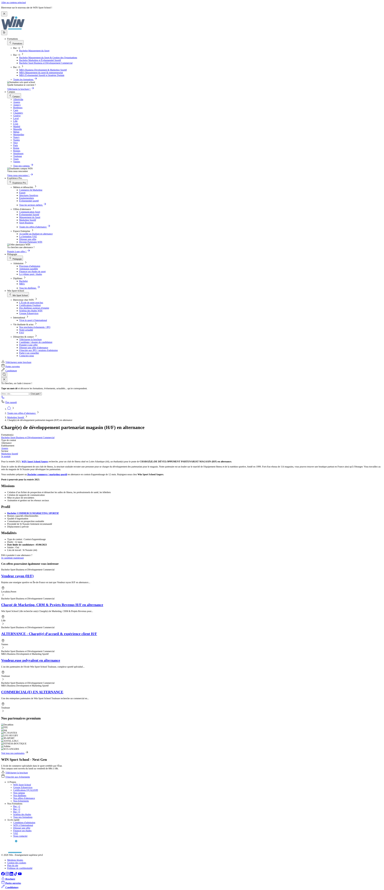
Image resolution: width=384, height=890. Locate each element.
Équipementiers (26, 198)
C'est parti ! (36, 394)
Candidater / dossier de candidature (35, 342)
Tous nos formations (22, 817)
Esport (22, 192)
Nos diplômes (19, 795)
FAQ (21, 332)
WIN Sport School (22, 784)
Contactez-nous (26, 355)
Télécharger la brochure (30, 339)
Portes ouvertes (12, 366)
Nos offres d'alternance (24, 798)
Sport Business (26, 222)
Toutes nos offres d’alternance (21, 413)
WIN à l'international (23, 825)
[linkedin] (12, 874)
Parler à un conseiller (29, 353)
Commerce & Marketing (30, 190)
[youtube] (20, 874)
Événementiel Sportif (29, 214)
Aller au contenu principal (13, 2)
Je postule (5, 456)
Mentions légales (15, 860)
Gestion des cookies (16, 862)
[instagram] (7, 874)
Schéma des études (22, 814)
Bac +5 (16, 811)
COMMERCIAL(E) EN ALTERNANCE (32, 692)
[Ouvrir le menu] (4, 32)
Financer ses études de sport (32, 271)
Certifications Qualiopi (30, 305)
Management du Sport (29, 217)
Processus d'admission (29, 266)
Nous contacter (20, 836)
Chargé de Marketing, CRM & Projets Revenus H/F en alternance (52, 605)
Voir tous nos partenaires (12, 753)
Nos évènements (21, 801)
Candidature (11, 370)
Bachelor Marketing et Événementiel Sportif (40, 60)
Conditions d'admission (24, 822)
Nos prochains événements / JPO (34, 327)
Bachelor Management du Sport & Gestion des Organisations (48, 57)
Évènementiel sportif (29, 200)
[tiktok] (16, 874)
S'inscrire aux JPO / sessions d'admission (38, 350)
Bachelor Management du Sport (34, 50)
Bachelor (23, 281)
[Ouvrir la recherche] (4, 374)
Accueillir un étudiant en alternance (36, 234)
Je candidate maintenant (12, 558)
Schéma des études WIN (30, 310)
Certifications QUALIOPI (25, 790)
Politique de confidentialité (19, 868)
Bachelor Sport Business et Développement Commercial (45, 63)
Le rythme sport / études (30, 274)
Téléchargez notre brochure (18, 362)
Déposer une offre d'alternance (33, 347)
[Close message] (4, 13)
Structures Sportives (28, 195)
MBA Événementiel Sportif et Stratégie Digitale (41, 75)
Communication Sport (29, 212)
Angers (4, 448)
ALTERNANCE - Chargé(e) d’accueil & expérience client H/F (49, 634)
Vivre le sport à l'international (33, 320)
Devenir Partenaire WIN (30, 242)
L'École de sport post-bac (31, 302)
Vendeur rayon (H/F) (17, 576)
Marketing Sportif (27, 220)
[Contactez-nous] (3, 398)
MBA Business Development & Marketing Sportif (43, 70)
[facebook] (3, 874)
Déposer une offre (27, 239)
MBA (22, 284)
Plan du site (12, 865)
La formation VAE (28, 236)
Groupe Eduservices (28, 313)
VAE (15, 833)
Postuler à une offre (28, 345)
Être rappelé (11, 402)
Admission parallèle (28, 268)
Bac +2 (16, 806)
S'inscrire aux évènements (17, 777)
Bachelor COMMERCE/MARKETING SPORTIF (33, 513)
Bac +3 (16, 809)
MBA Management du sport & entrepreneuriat (41, 72)
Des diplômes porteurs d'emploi (34, 308)
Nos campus (19, 793)
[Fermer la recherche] (4, 379)
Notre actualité (26, 330)
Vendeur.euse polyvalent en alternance (30, 660)
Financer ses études (22, 830)
